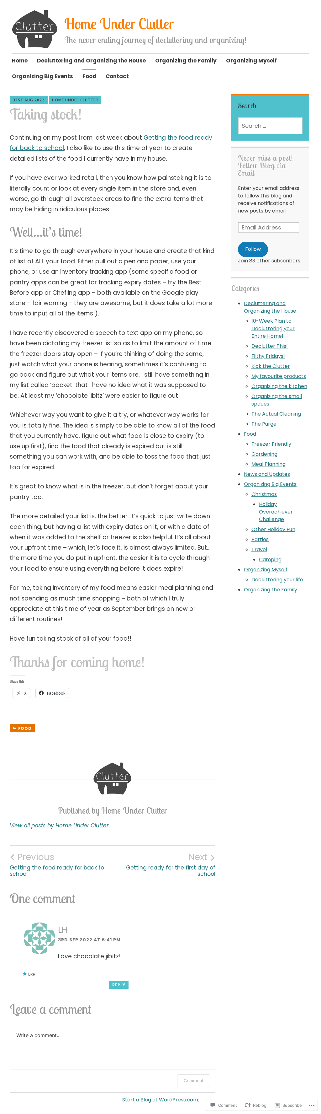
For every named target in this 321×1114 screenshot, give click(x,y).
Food (89, 76)
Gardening (264, 454)
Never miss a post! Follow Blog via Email (265, 165)
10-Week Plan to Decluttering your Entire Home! (273, 328)
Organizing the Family (186, 60)
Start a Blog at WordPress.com (160, 1099)
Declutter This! (269, 346)
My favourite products (278, 376)
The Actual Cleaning (276, 413)
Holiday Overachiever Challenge (276, 512)
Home (20, 60)
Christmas (264, 494)
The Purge (263, 424)
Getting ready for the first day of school (170, 864)
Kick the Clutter (270, 366)
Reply (118, 985)
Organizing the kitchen (279, 386)
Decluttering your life (277, 579)
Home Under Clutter (119, 23)
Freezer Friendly (271, 444)
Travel (259, 549)
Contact (117, 76)
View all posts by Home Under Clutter (59, 825)
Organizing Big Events (42, 76)
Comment (193, 1080)
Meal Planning (268, 464)
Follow (253, 249)
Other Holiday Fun (273, 529)
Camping (270, 559)
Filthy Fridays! (268, 356)
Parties (260, 539)
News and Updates (267, 474)
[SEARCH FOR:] (270, 125)
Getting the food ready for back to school (57, 864)
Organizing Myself (251, 60)
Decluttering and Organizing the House (91, 60)
